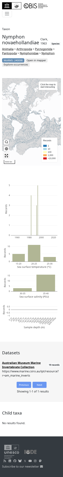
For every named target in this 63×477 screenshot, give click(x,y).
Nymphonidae (29, 53)
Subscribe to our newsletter (21, 466)
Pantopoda (9, 53)
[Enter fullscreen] (6, 155)
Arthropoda (24, 49)
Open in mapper (36, 60)
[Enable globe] (6, 148)
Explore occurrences (16, 64)
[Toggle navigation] (7, 13)
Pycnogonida (43, 49)
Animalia (7, 49)
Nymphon (48, 53)
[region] (31, 122)
